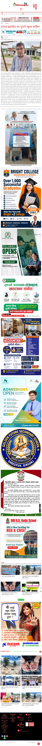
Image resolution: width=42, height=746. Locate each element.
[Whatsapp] (36, 8)
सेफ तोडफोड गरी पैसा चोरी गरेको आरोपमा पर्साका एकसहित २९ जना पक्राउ (9, 593)
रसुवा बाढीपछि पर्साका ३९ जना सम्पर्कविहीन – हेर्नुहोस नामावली (30, 577)
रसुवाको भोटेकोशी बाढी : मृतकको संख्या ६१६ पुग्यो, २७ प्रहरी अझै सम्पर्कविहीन (30, 704)
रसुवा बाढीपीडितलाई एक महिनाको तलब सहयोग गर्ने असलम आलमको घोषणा (10, 704)
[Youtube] (7, 736)
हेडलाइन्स (6, 23)
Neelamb (33, 742)
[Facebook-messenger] (5, 736)
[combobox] (27, 724)
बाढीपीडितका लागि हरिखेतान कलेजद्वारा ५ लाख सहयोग (31, 687)
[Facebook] (2, 736)
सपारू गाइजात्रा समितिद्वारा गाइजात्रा (8, 576)
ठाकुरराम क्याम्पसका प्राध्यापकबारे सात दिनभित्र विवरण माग (10, 687)
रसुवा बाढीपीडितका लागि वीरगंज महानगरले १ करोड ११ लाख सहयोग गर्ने (30, 593)
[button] (23, 13)
